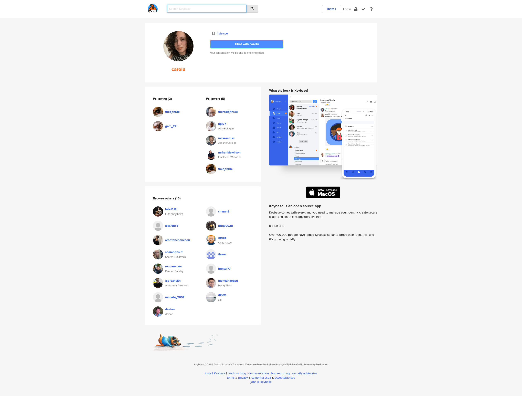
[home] (153, 7)
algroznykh (173, 280)
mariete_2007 (174, 297)
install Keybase (215, 373)
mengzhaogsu (228, 280)
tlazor (222, 254)
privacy (243, 377)
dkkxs (222, 295)
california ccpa (261, 377)
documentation (258, 373)
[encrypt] (355, 9)
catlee (222, 238)
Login (347, 9)
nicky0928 (225, 226)
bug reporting (280, 373)
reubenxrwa (173, 266)
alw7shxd (171, 226)
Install (331, 9)
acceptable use (285, 377)
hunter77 (224, 268)
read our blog (237, 373)
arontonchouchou (177, 240)
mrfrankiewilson (229, 152)
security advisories (304, 373)
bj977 (222, 124)
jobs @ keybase (261, 382)
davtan (170, 309)
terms (230, 377)
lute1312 (171, 209)
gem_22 (171, 126)
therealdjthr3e (228, 112)
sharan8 (223, 211)
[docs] (371, 9)
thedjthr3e (172, 112)
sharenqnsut (173, 252)
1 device (222, 33)
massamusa (226, 138)
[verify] (363, 9)
